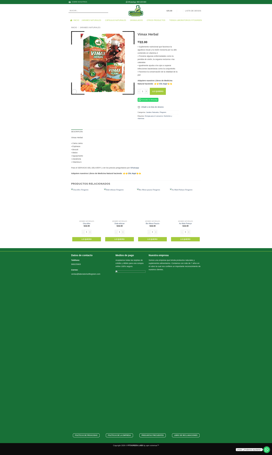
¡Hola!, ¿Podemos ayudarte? (249, 450)
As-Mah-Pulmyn (185, 223)
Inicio (74, 27)
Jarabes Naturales (91, 20)
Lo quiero (158, 91)
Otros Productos (156, 20)
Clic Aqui (163, 84)
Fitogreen (163, 112)
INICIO (75, 20)
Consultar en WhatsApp (150, 100)
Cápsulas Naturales (115, 20)
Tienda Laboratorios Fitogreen (185, 20)
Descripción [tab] (77, 132)
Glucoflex (86, 223)
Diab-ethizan (120, 223)
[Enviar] (106, 11)
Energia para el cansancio (154, 116)
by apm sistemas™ (151, 445)
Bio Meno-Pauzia (152, 223)
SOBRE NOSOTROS (79, 2)
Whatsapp (134, 168)
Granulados (136, 20)
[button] (170, 10)
